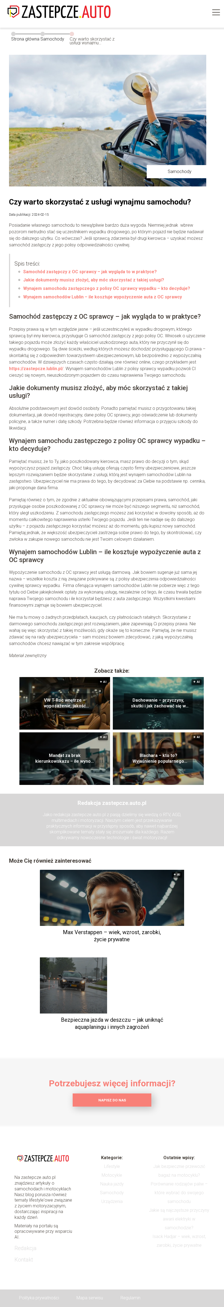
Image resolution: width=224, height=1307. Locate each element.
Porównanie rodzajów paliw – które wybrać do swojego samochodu (179, 1192)
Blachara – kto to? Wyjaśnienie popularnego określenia (158, 759)
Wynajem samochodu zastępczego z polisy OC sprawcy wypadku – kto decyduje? (106, 288)
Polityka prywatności (39, 1297)
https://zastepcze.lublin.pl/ (36, 368)
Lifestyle (112, 1166)
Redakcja (25, 1248)
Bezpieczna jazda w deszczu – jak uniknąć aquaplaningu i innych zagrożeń (112, 1023)
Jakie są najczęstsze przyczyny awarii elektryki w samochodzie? (179, 1219)
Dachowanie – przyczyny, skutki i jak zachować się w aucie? (158, 703)
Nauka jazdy (112, 1184)
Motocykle (112, 1175)
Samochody (52, 39)
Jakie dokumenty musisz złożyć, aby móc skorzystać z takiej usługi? (93, 280)
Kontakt (23, 1259)
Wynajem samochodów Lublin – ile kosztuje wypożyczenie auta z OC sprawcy (102, 297)
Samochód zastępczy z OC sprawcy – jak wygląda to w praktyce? (90, 271)
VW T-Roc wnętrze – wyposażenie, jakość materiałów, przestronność (65, 703)
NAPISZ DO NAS (112, 1100)
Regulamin (130, 1297)
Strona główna (25, 39)
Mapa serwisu (89, 1297)
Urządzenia (112, 1201)
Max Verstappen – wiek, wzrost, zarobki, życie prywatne (112, 936)
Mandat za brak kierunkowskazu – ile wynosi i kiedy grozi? (64, 759)
